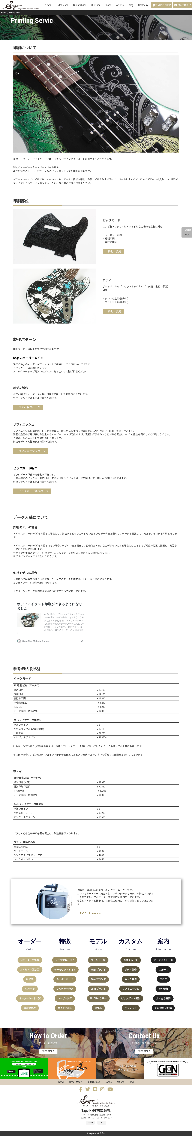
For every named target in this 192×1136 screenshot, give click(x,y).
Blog (131, 5)
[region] (96, 976)
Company (143, 5)
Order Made (62, 5)
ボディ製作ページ (29, 407)
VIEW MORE (48, 1051)
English (188, 230)
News (48, 5)
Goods (108, 5)
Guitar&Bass (80, 5)
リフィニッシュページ (32, 451)
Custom (95, 5)
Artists (120, 5)
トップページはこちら (89, 912)
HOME (3, 13)
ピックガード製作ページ (33, 491)
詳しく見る (114, 251)
